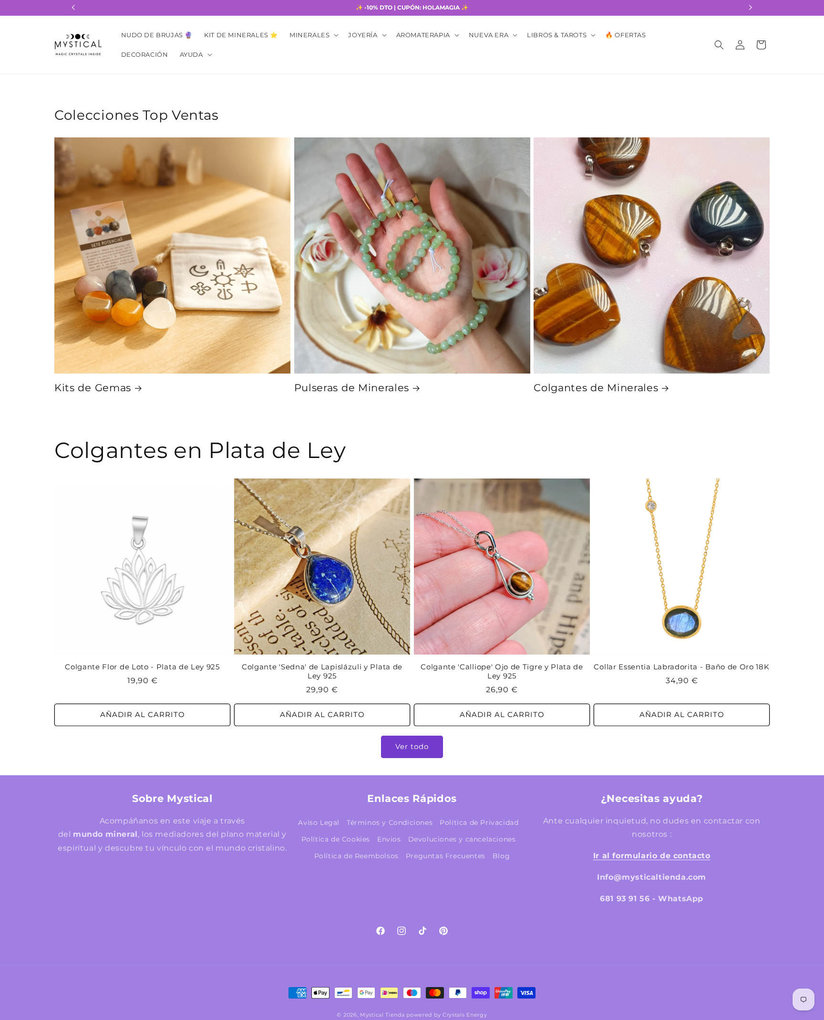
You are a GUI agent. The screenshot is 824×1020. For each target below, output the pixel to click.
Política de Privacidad (479, 822)
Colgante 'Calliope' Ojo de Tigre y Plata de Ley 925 (502, 671)
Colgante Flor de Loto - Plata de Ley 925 (142, 667)
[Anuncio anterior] (73, 7)
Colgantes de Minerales (596, 388)
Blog (501, 856)
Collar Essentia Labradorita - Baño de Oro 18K (681, 667)
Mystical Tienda (382, 1015)
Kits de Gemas (92, 388)
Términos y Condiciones (390, 822)
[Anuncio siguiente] (750, 7)
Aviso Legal (319, 822)
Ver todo (412, 746)
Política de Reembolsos (356, 856)
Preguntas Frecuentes (445, 856)
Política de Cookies (335, 839)
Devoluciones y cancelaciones (462, 839)
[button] (313, 35)
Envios (389, 839)
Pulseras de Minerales (352, 388)
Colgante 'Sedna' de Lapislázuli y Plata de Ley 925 (322, 671)
